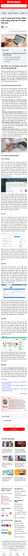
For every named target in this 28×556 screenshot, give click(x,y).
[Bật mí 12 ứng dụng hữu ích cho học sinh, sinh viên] (7, 458)
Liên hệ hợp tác (18, 493)
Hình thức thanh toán (19, 508)
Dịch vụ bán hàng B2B (19, 517)
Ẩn (24, 50)
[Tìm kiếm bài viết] (25, 5)
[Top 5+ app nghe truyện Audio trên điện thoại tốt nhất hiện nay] (20, 472)
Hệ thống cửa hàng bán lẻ (20, 495)
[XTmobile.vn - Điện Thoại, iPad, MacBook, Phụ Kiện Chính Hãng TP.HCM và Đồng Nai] (14, 2)
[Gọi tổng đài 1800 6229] (1, 2)
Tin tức (7, 9)
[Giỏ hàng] (26, 2)
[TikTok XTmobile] (7, 525)
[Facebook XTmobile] (2, 525)
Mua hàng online (18, 506)
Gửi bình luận (14, 429)
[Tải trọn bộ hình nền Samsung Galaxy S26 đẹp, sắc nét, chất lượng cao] (7, 444)
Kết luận (6, 61)
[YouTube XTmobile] (5, 525)
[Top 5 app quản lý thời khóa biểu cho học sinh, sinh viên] (7, 472)
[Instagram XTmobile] (10, 525)
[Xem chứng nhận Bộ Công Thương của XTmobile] (4, 532)
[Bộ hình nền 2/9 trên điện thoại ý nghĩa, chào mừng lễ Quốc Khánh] (20, 458)
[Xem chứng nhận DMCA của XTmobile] (10, 532)
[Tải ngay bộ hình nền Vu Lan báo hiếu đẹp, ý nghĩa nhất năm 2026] (20, 444)
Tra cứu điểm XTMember (20, 512)
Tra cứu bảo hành (18, 510)
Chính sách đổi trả (18, 529)
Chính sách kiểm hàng (19, 537)
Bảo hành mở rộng (18, 523)
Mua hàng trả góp (18, 504)
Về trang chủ (17, 497)
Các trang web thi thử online (11, 59)
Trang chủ (2, 9)
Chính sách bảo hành (19, 531)
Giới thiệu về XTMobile (19, 491)
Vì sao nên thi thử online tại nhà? (12, 57)
